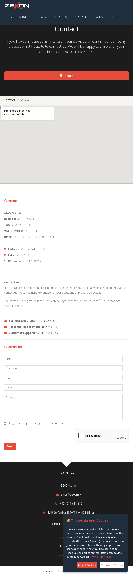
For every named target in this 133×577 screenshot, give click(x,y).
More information (102, 556)
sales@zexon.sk (50, 321)
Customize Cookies (112, 565)
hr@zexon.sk (50, 327)
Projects (43, 16)
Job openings (80, 16)
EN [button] (112, 16)
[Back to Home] (17, 6)
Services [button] (25, 16)
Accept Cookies (87, 565)
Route (68, 76)
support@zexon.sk (47, 333)
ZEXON (10, 100)
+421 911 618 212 (71, 503)
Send (10, 446)
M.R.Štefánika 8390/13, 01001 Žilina (71, 512)
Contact (99, 16)
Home (10, 16)
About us (61, 16)
